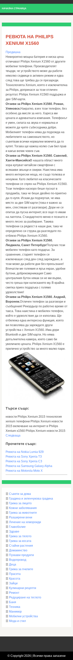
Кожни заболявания (23, 508)
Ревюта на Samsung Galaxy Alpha (29, 466)
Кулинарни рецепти (22, 588)
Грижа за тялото (20, 536)
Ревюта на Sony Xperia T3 (24, 456)
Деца (12, 564)
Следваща (13, 435)
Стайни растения (21, 545)
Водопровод (17, 559)
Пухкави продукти (21, 555)
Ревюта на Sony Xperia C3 (24, 461)
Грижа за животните (23, 512)
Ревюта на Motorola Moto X (24, 470)
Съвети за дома (20, 493)
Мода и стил (17, 621)
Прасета (15, 573)
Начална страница (14, 8)
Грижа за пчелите (21, 569)
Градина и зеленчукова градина (31, 498)
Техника (14, 606)
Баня (12, 602)
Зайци (13, 583)
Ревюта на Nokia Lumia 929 (25, 451)
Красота (14, 578)
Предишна (13, 52)
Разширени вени (20, 517)
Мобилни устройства (23, 616)
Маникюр (15, 611)
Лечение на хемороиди (25, 522)
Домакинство (18, 550)
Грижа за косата (20, 540)
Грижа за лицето (20, 503)
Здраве (14, 531)
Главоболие (17, 526)
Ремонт (14, 592)
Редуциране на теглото (25, 597)
